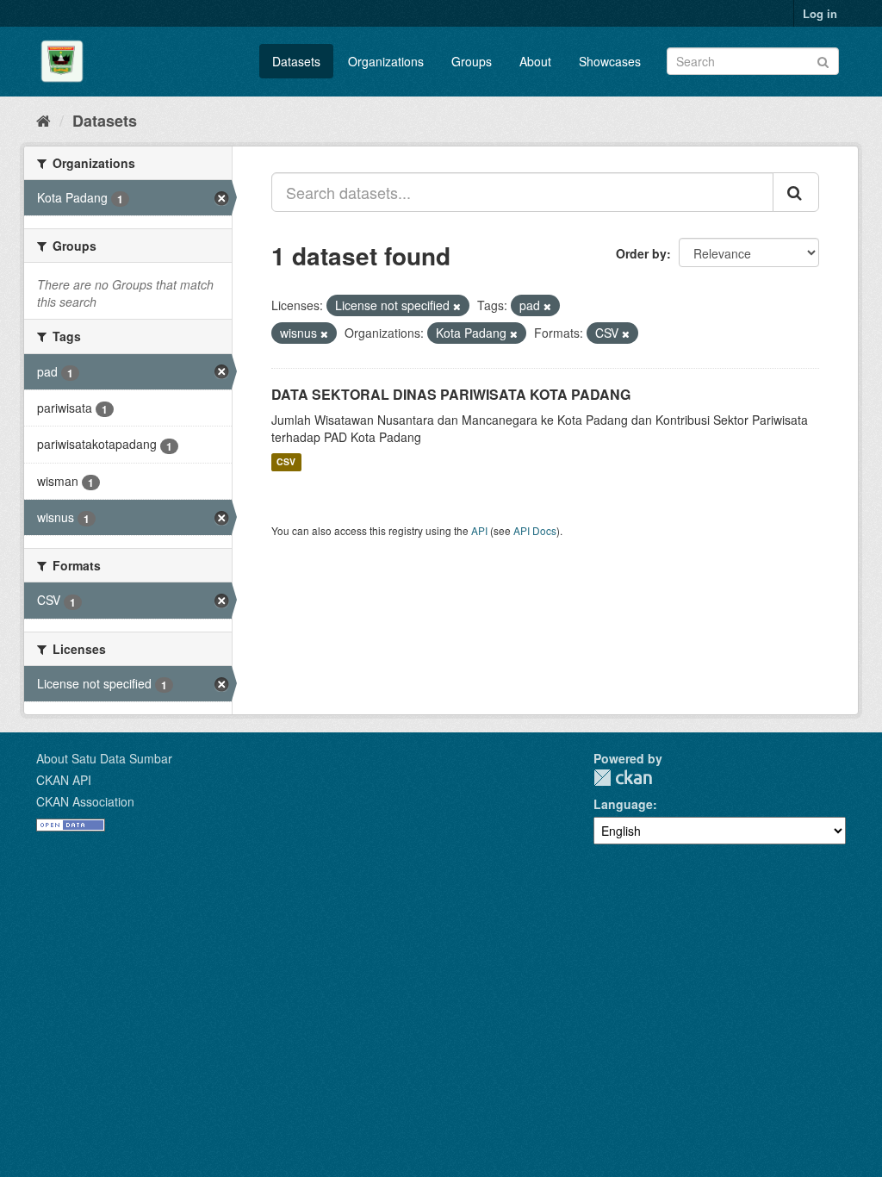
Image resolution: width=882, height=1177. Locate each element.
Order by (641, 253)
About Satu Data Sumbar (104, 758)
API (479, 530)
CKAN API (63, 779)
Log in (820, 13)
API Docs (534, 530)
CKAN (622, 778)
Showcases (610, 61)
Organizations (386, 61)
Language (623, 804)
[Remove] (457, 306)
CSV (285, 462)
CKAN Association (85, 801)
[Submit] (823, 60)
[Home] (43, 120)
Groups (471, 61)
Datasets (296, 61)
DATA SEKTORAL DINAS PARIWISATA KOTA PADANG (450, 394)
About (535, 61)
